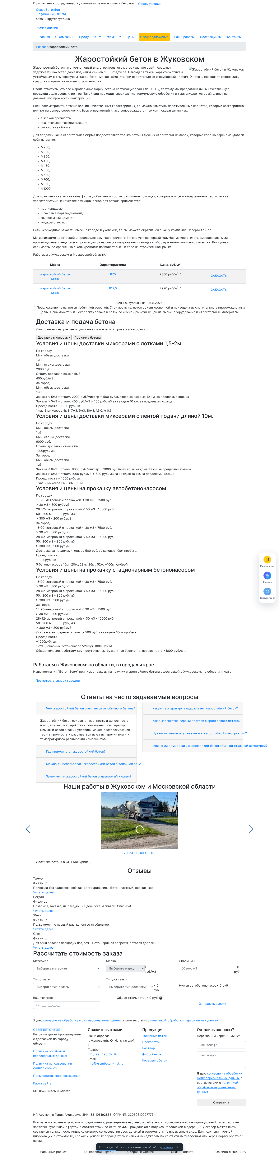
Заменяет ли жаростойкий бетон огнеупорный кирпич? (88, 776)
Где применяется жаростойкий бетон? (75, 751)
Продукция (87, 37)
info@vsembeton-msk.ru (105, 1063)
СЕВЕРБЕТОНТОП (46, 1030)
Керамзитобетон (154, 1060)
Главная (44, 37)
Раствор (148, 1048)
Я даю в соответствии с (125, 1020)
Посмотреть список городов (58, 680)
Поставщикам (210, 37)
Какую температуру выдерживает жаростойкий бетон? (194, 708)
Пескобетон (151, 1042)
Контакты (234, 37)
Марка (111, 961)
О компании (64, 37)
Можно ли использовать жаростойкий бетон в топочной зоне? (93, 764)
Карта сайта (42, 1083)
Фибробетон (151, 1054)
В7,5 (113, 274)
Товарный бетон (154, 1036)
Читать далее (43, 892)
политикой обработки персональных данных (184, 1020)
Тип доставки (116, 979)
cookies (168, 1147)
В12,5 (113, 288)
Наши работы (184, 37)
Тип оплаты (41, 979)
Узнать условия (149, 4)
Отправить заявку (212, 1004)
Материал (40, 961)
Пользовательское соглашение (56, 1076)
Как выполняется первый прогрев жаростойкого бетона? (195, 721)
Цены (131, 37)
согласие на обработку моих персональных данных (82, 1020)
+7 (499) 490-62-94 (51, 14)
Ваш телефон (43, 998)
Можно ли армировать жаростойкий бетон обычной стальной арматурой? (209, 746)
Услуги (111, 37)
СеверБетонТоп (48, 9)
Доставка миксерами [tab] (54, 337)
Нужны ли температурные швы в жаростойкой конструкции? (199, 733)
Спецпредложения (154, 37)
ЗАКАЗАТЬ (219, 275)
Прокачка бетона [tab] (87, 337)
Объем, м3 (187, 961)
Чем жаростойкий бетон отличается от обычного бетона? (90, 708)
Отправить (221, 1102)
